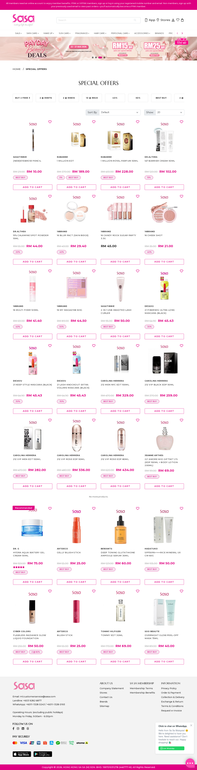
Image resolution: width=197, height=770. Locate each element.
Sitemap (104, 706)
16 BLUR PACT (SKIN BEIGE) (72, 235)
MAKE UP (48, 33)
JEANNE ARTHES (154, 455)
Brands (104, 701)
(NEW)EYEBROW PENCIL (27, 161)
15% (149, 177)
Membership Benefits (142, 692)
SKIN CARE (31, 33)
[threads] (28, 729)
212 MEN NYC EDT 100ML (115, 384)
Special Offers (36, 69)
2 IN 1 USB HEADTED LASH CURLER (116, 311)
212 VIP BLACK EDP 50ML (159, 384)
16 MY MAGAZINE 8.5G (69, 310)
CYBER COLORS (22, 631)
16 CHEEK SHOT (154, 235)
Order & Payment (171, 692)
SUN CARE (64, 33)
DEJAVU (149, 306)
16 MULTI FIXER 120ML (25, 310)
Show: (150, 112)
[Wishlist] (50, 122)
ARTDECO (62, 549)
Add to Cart (32, 187)
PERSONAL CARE (119, 33)
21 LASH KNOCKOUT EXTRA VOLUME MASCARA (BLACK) (73, 386)
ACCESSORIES (141, 33)
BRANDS (159, 33)
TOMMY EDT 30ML (112, 635)
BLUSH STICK (65, 635)
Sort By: (92, 112)
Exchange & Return (172, 701)
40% (62, 252)
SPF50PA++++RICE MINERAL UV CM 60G (163, 554)
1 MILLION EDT (65, 161)
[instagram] (18, 729)
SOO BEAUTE (152, 631)
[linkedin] (23, 729)
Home (16, 69)
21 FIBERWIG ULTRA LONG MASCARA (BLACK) (160, 311)
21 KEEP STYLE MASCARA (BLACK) (32, 384)
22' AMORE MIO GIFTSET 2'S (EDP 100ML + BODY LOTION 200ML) (161, 462)
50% (62, 327)
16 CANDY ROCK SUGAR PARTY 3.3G (118, 237)
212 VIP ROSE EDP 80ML (115, 459)
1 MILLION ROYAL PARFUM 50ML (119, 161)
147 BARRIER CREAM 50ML (160, 161)
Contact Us (106, 697)
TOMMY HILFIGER (111, 631)
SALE (17, 33)
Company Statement (112, 688)
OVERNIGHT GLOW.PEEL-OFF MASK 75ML (161, 636)
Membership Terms (141, 688)
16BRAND (62, 231)
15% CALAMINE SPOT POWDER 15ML (30, 237)
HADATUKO (151, 549)
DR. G (16, 549)
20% (18, 252)
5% (61, 177)
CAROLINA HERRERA (112, 381)
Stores (163, 20)
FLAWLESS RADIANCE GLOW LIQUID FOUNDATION (29, 636)
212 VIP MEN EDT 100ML (27, 459)
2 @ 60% (36, 652)
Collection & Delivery (172, 697)
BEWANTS (106, 549)
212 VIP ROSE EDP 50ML (71, 459)
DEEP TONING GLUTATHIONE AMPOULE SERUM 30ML (118, 554)
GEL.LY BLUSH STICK (69, 552)
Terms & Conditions (172, 706)
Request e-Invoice (171, 710)
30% (149, 327)
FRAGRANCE (81, 33)
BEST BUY (20, 177)
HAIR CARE (99, 33)
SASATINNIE (20, 157)
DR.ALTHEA (151, 157)
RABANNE (62, 157)
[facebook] (13, 729)
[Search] (135, 20)
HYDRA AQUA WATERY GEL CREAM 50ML (28, 554)
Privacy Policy (169, 688)
